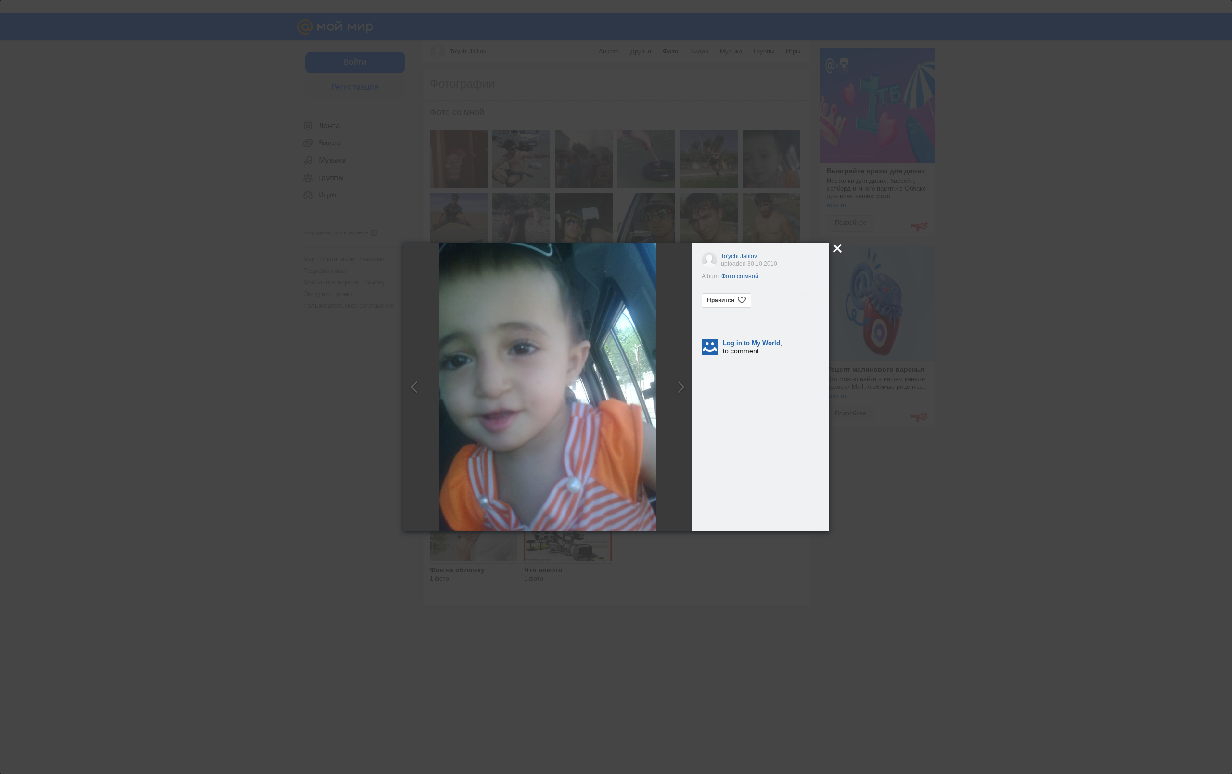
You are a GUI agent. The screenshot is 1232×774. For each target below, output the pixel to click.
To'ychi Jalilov (739, 256)
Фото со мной (739, 276)
